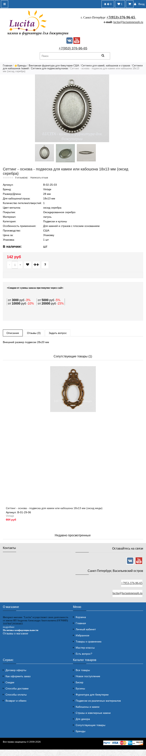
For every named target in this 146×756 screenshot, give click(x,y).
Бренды (80, 731)
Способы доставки (17, 688)
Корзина (81, 617)
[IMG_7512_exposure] (44, 152)
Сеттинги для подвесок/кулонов (49, 68)
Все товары (83, 670)
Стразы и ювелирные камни (93, 712)
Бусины (80, 688)
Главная (7, 65)
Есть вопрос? (84, 653)
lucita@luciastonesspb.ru (128, 22)
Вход (141, 4)
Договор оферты (16, 670)
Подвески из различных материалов (98, 700)
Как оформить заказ (18, 676)
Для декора (83, 719)
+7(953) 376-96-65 (73, 48)
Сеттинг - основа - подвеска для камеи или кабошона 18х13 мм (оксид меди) (54, 508)
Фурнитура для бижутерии (92, 694)
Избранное (82, 635)
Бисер (79, 682)
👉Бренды (20, 65)
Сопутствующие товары (90, 725)
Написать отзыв (39, 178)
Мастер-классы (85, 647)
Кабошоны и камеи (87, 706)
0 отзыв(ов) (21, 178)
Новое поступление (88, 676)
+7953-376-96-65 (131, 583)
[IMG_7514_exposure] (86, 152)
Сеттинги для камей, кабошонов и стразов (105, 65)
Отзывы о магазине (15, 633)
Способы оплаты (16, 694)
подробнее (8, 626)
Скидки (10, 682)
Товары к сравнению (89, 641)
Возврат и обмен (16, 700)
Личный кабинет (86, 629)
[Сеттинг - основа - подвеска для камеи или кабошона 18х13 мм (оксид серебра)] (72, 108)
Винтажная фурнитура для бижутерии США (54, 65)
